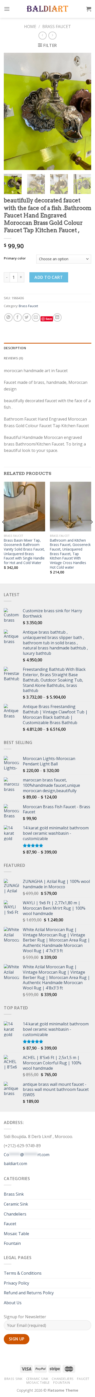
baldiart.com (15, 1163)
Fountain (12, 1243)
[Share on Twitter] (27, 317)
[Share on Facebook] (17, 317)
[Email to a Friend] (36, 317)
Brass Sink (14, 1194)
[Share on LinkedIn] (57, 317)
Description (15, 348)
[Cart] (88, 9)
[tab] (47, 348)
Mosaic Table (16, 1233)
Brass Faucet (56, 26)
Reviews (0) (13, 358)
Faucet (10, 1223)
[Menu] (7, 9)
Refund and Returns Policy (29, 1293)
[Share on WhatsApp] (8, 317)
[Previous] (11, 111)
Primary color (15, 258)
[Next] (83, 111)
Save (49, 319)
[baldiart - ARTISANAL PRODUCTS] (47, 9)
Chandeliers (15, 1214)
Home (30, 26)
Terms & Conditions (23, 1273)
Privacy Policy (16, 1283)
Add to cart (48, 277)
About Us (13, 1302)
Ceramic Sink (16, 1204)
